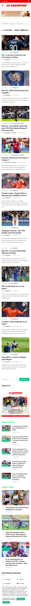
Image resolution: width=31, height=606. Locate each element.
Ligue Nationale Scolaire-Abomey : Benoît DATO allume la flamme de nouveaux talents (19, 464)
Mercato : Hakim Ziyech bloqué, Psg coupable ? (15, 91)
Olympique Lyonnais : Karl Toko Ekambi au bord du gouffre (13, 232)
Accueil (12, 23)
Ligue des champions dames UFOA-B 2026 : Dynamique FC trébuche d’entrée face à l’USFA (20, 439)
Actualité (4, 52)
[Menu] (3, 5)
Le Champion (14, 52)
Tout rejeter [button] (6, 602)
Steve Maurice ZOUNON (17, 123)
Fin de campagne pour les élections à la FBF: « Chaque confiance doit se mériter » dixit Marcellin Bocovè (20, 452)
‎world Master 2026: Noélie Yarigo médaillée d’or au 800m (20, 428)
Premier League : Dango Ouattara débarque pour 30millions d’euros (14, 194)
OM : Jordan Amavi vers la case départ (13, 287)
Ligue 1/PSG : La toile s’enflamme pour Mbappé (14, 358)
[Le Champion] (16, 5)
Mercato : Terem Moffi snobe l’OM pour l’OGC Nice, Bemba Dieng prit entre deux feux (14, 128)
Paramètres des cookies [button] (9, 599)
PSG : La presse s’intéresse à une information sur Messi (14, 56)
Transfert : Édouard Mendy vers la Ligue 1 (14, 323)
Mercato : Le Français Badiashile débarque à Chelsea (14, 252)
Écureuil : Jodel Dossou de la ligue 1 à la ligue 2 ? (15, 159)
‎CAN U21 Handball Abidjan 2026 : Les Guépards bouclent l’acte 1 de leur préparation (20, 476)
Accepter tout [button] (21, 599)
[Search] (28, 1)
